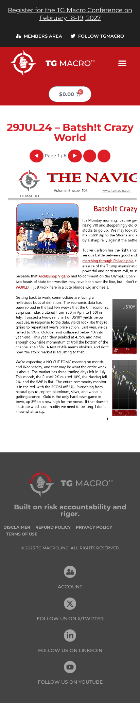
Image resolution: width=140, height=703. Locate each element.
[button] (122, 63)
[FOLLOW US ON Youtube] (70, 667)
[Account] (70, 572)
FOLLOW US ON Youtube (70, 682)
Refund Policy (53, 527)
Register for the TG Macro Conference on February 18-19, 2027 (70, 14)
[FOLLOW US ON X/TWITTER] (70, 604)
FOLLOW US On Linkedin (70, 650)
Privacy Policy (94, 527)
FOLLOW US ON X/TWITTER (70, 619)
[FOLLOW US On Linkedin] (70, 635)
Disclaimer (16, 527)
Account (70, 587)
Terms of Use (21, 533)
